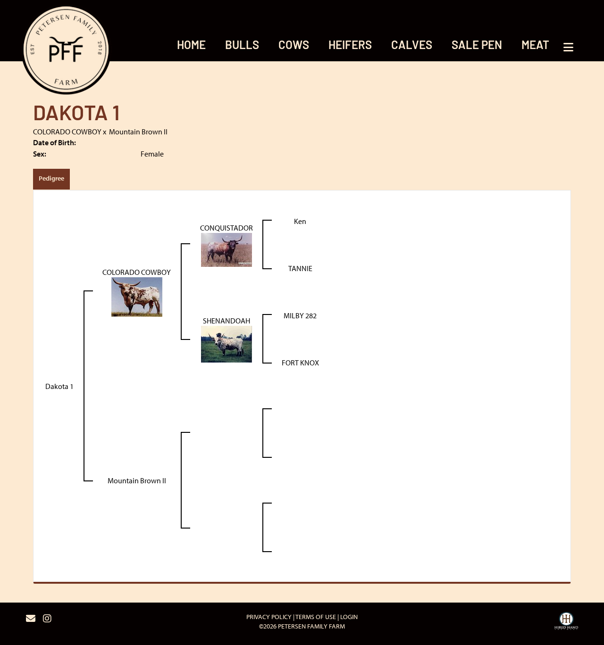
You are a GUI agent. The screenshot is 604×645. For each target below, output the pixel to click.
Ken (300, 221)
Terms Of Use (315, 616)
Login (349, 616)
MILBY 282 (300, 315)
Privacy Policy (269, 616)
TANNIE (300, 268)
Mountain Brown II (138, 131)
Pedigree (51, 178)
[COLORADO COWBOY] (136, 296)
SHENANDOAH (226, 320)
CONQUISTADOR (226, 227)
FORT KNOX (300, 362)
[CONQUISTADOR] (226, 249)
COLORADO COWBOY (67, 131)
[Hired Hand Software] (566, 622)
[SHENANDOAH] (226, 343)
